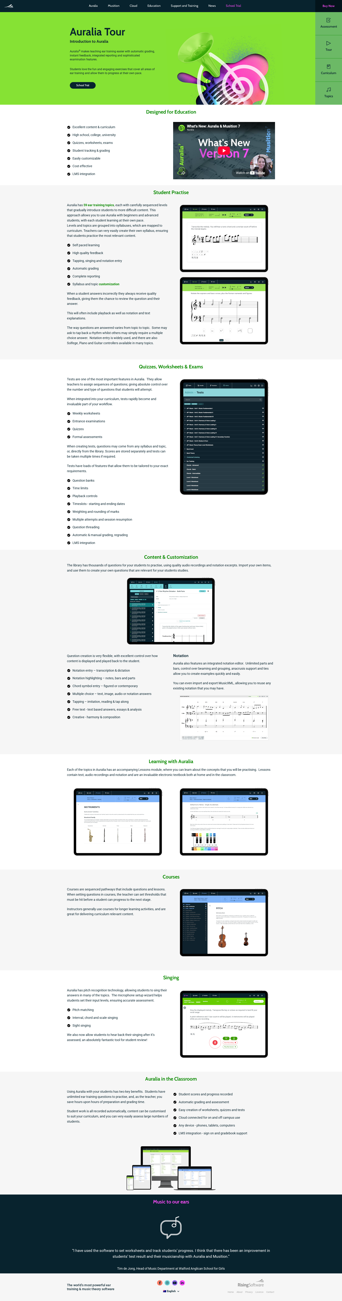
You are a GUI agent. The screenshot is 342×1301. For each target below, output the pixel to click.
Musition (114, 5)
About (239, 1292)
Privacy (249, 1292)
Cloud (133, 5)
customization (109, 284)
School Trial (233, 5)
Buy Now (329, 6)
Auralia (93, 5)
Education (154, 5)
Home (231, 1292)
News (212, 5)
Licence (259, 1292)
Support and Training (184, 5)
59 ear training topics (99, 205)
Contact (270, 1292)
